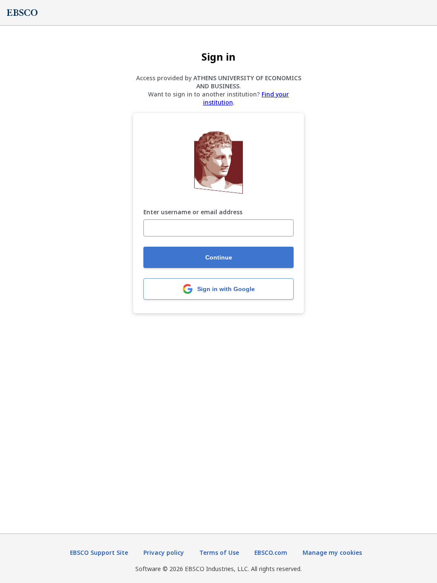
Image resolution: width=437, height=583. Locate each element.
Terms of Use (219, 552)
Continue (218, 257)
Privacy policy (163, 552)
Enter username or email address (192, 212)
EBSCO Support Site (99, 552)
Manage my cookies (332, 552)
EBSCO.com (270, 552)
